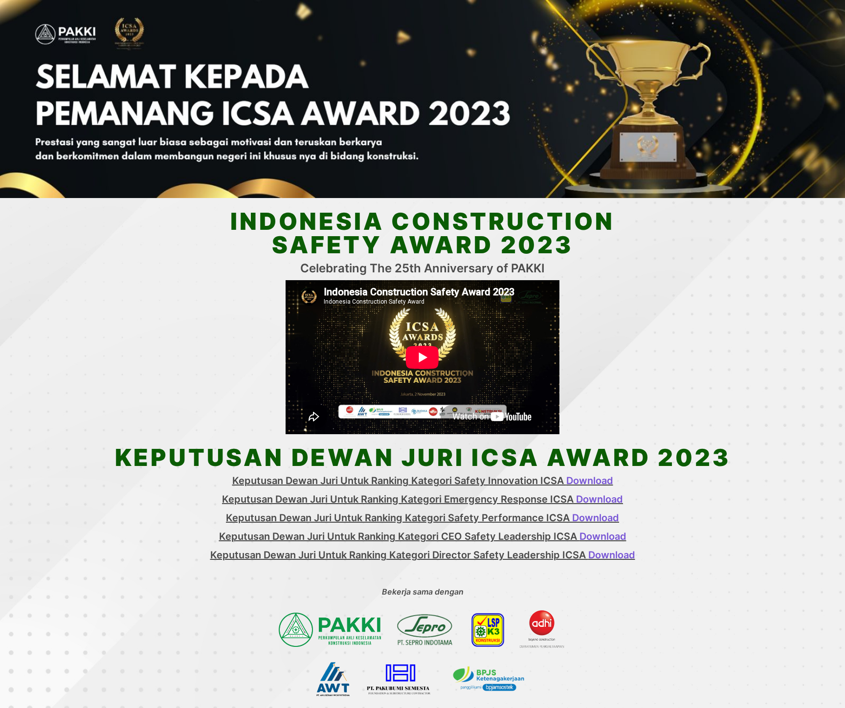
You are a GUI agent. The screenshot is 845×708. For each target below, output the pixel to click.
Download (589, 481)
